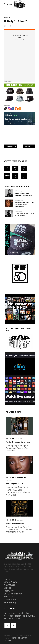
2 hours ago (19, 191)
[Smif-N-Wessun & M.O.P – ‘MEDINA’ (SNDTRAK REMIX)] (19, 508)
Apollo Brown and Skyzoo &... (18, 442)
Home (7, 579)
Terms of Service (19, 638)
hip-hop (8, 438)
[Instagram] (9, 108)
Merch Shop (10, 602)
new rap (19, 477)
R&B (10, 18)
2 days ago (9, 480)
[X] (5, 108)
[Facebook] (12, 108)
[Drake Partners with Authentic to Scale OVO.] (9, 193)
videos (24, 477)
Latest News (10, 581)
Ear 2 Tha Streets (13, 593)
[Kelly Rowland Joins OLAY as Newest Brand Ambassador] (9, 203)
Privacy (8, 640)
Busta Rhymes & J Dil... (15, 483)
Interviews (9, 590)
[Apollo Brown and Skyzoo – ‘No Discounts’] (19, 426)
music (6, 18)
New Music (9, 584)
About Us (8, 596)
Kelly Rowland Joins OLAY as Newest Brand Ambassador (24, 204)
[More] (19, 108)
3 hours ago (19, 200)
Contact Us (10, 599)
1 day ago (18, 211)
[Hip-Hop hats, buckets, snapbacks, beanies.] (19, 93)
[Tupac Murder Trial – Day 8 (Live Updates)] (9, 213)
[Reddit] (16, 108)
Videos (7, 587)
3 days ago (20, 520)
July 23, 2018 (7, 26)
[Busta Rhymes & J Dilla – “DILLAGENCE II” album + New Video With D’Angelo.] (19, 465)
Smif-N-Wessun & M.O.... (16, 523)
